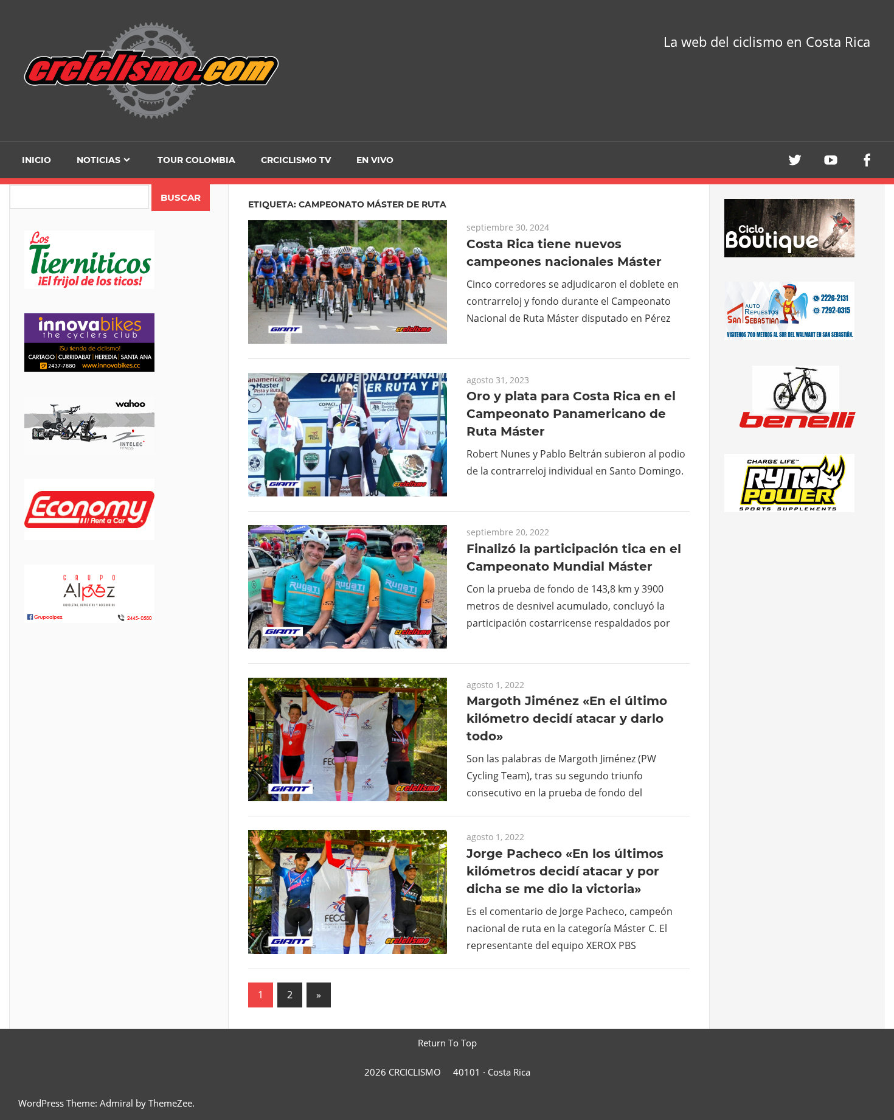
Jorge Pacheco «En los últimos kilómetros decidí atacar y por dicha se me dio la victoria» (565, 871)
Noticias (98, 160)
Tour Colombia (196, 160)
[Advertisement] (118, 743)
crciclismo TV (296, 160)
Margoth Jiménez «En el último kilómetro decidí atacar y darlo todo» (566, 718)
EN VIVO (374, 160)
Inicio (36, 160)
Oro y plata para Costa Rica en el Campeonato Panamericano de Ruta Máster (571, 414)
